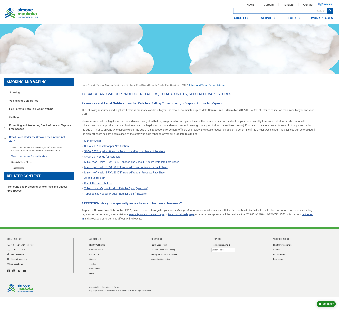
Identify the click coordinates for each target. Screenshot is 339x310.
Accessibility (94, 287)
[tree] (39, 130)
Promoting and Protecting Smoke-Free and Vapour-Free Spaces (40, 127)
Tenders (288, 4)
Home (84, 85)
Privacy (117, 287)
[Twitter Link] (13, 271)
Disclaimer (106, 287)
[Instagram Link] (18, 271)
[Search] (283, 11)
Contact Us (94, 254)
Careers (269, 4)
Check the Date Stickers (98, 183)
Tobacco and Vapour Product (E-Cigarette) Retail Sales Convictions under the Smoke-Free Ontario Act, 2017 (36, 149)
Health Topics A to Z (221, 245)
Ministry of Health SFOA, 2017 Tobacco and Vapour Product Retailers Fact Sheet (131, 162)
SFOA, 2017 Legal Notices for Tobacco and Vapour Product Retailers (124, 151)
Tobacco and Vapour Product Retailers (29, 156)
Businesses (278, 259)
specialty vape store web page (146, 214)
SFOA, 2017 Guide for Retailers (102, 156)
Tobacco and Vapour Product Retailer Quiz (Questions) (116, 188)
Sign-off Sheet (92, 140)
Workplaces (322, 18)
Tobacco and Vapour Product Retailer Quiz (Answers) (115, 193)
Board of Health (96, 249)
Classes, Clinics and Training (163, 249)
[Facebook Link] (8, 271)
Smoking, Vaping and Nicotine (119, 85)
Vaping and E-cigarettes (23, 100)
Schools (276, 249)
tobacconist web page (181, 214)
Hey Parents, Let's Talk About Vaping (31, 108)
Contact (308, 4)
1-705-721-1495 (18, 254)
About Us (241, 18)
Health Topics (96, 85)
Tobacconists (17, 168)
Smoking (14, 92)
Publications (94, 269)
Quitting (14, 117)
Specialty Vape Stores (21, 162)
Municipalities (279, 254)
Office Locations (15, 264)
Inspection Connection (160, 259)
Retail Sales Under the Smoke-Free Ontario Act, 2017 (37, 138)
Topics (294, 18)
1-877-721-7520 (18, 245)
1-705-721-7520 (18, 249)
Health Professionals (282, 245)
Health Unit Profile (97, 245)
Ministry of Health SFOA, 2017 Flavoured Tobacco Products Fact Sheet (126, 167)
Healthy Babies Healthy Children (164, 254)
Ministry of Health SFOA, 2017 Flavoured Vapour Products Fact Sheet (125, 172)
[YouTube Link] (23, 271)
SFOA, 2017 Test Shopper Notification (106, 146)
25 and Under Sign (94, 177)
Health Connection (19, 259)
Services (268, 18)
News (250, 4)
